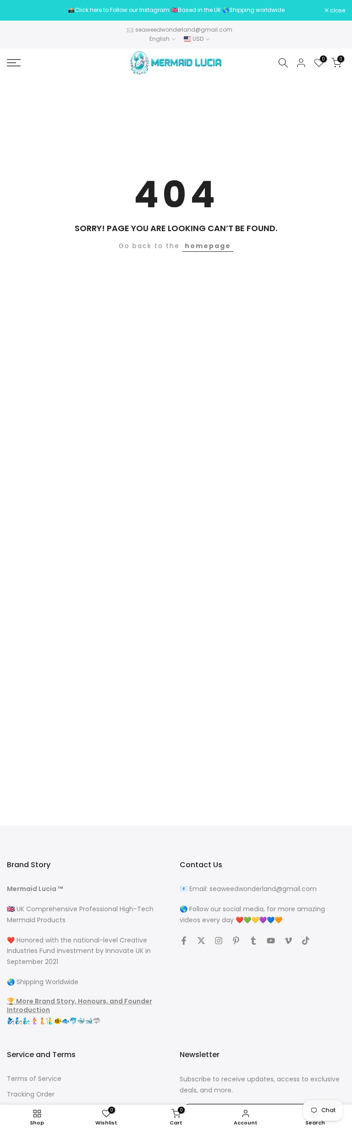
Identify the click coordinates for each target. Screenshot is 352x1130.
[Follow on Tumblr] (253, 940)
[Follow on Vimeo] (288, 940)
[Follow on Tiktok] (306, 940)
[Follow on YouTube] (271, 940)
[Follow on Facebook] (184, 940)
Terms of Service (34, 1079)
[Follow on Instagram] (218, 940)
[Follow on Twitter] (201, 940)
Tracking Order (31, 1094)
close (19, 10)
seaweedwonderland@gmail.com (183, 29)
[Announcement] (176, 10)
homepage (208, 245)
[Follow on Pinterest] (236, 940)
